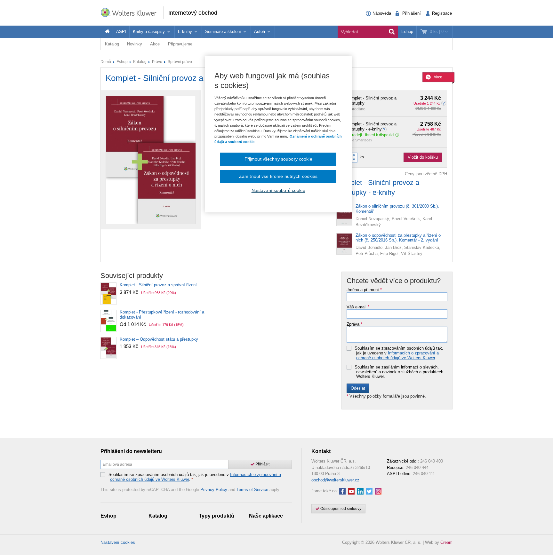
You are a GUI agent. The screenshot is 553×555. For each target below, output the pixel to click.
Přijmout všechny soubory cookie (278, 159)
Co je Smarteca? (359, 140)
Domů (105, 61)
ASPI (121, 31)
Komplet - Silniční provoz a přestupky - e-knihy (393, 127)
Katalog (112, 44)
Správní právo (180, 61)
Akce (155, 44)
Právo (157, 61)
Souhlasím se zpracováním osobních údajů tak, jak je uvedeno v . (399, 353)
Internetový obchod (192, 13)
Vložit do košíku (423, 157)
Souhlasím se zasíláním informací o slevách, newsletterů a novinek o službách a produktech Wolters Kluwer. (399, 372)
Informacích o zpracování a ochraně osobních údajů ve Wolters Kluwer (397, 355)
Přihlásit (261, 464)
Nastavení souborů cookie (278, 190)
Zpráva (354, 324)
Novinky (134, 44)
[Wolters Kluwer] (131, 12)
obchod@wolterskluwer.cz (335, 480)
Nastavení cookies (117, 542)
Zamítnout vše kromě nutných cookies (278, 176)
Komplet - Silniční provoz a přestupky (393, 101)
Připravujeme (180, 44)
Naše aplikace (266, 516)
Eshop (407, 31)
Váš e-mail (358, 307)
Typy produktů (216, 516)
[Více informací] (385, 129)
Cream (446, 542)
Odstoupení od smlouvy (340, 508)
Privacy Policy (213, 489)
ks (362, 157)
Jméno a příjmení (364, 290)
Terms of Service (252, 489)
